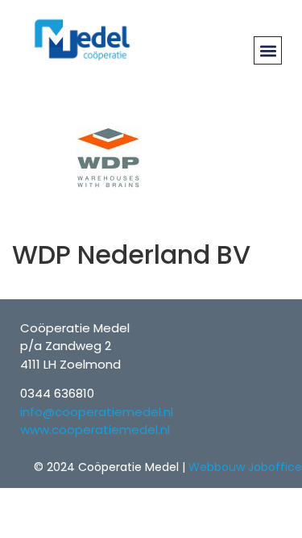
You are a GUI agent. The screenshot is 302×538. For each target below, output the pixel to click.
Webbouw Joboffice (245, 467)
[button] (268, 50)
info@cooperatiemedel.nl (96, 411)
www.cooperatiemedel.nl (95, 429)
